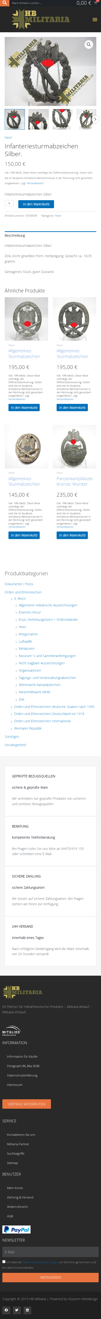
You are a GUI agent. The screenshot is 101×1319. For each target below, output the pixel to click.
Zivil (21, 699)
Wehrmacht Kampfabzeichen (40, 684)
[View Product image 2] (38, 119)
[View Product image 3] (62, 119)
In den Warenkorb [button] (24, 407)
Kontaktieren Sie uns (21, 1134)
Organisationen (30, 670)
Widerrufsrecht (17, 1207)
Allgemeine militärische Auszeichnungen (48, 605)
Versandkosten (35, 183)
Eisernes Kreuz (30, 612)
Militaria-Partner (18, 1144)
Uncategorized (15, 745)
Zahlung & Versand (20, 1197)
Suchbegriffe (15, 1153)
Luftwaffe (25, 641)
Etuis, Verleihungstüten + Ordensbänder (48, 619)
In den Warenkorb (36, 204)
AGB (10, 1216)
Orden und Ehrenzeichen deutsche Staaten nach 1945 (54, 706)
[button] (95, 19)
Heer (8, 137)
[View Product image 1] (15, 119)
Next (95, 119)
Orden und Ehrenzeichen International (42, 721)
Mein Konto (15, 1188)
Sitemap (12, 1163)
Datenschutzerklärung (22, 1075)
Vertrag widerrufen (26, 1104)
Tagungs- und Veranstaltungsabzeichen (47, 677)
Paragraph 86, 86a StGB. (23, 1066)
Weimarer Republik (28, 728)
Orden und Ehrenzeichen (23, 592)
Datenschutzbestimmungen (40, 1262)
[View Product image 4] (86, 119)
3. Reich (20, 598)
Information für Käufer (22, 1056)
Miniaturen (27, 648)
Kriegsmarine (28, 634)
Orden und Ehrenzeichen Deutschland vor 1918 (49, 713)
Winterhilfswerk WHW (34, 692)
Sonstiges (12, 736)
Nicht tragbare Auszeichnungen (42, 663)
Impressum (14, 1085)
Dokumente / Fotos (19, 584)
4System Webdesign (83, 1299)
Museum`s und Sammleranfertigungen (47, 655)
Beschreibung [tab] (15, 235)
